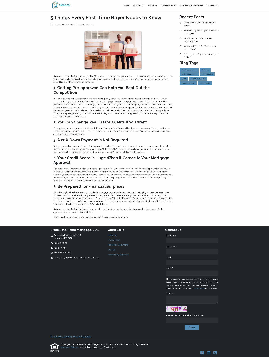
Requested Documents (118, 245)
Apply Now (138, 5)
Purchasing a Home (85, 24)
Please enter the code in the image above (184, 315)
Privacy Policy (114, 240)
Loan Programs (168, 5)
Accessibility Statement (118, 255)
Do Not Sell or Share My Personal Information (70, 336)
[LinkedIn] (208, 353)
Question (170, 293)
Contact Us (213, 5)
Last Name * (171, 246)
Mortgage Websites (70, 347)
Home (126, 5)
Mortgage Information (191, 5)
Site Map (111, 250)
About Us (152, 5)
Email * (169, 257)
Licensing (112, 235)
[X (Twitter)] (215, 353)
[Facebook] (202, 353)
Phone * (169, 268)
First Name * (171, 236)
